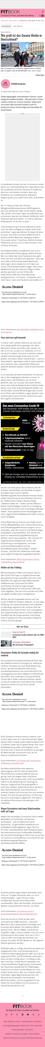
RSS (32, 1026)
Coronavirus (6, 26)
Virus (16, 197)
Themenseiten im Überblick (31, 1021)
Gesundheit (13, 20)
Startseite (4, 20)
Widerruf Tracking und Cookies (16, 1034)
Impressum (29, 1030)
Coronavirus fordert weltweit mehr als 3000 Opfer (28, 636)
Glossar (17, 1021)
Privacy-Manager (18, 1030)
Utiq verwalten (34, 1034)
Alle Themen (18, 26)
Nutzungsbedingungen (11, 1026)
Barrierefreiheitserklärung (32, 1038)
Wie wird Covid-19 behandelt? (23, 645)
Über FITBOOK (9, 1021)
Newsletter (38, 1026)
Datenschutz (25, 1026)
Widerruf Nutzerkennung (12, 1038)
